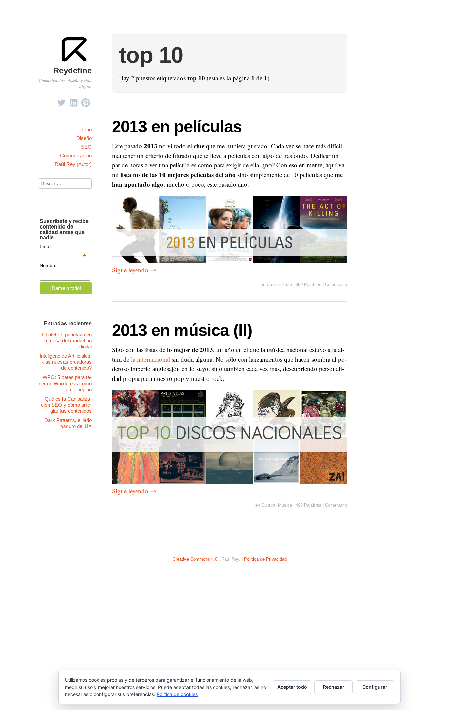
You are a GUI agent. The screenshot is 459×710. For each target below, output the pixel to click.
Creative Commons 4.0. (196, 559)
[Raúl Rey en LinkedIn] (74, 101)
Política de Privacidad (265, 559)
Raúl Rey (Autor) (73, 164)
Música (285, 505)
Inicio (86, 129)
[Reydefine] (75, 61)
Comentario (336, 284)
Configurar (374, 687)
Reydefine (72, 70)
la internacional (150, 359)
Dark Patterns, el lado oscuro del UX (68, 423)
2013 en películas (177, 126)
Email (63, 246)
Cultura (285, 284)
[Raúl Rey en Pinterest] (86, 101)
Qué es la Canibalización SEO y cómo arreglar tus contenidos (66, 405)
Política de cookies (177, 694)
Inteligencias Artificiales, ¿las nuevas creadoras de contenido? (66, 362)
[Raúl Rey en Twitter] (61, 101)
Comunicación (76, 155)
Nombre (48, 265)
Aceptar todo (292, 687)
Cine (271, 284)
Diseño (84, 138)
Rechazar (333, 687)
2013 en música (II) (182, 330)
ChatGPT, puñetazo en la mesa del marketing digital (67, 340)
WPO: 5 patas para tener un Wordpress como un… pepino (65, 383)
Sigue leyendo (134, 270)
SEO (86, 147)
